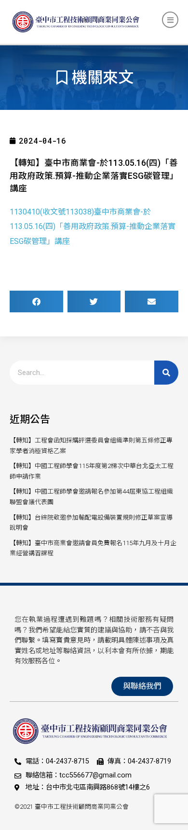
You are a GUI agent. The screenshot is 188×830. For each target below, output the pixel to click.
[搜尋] (166, 373)
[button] (36, 301)
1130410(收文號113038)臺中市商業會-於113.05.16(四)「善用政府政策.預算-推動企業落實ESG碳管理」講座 (92, 226)
